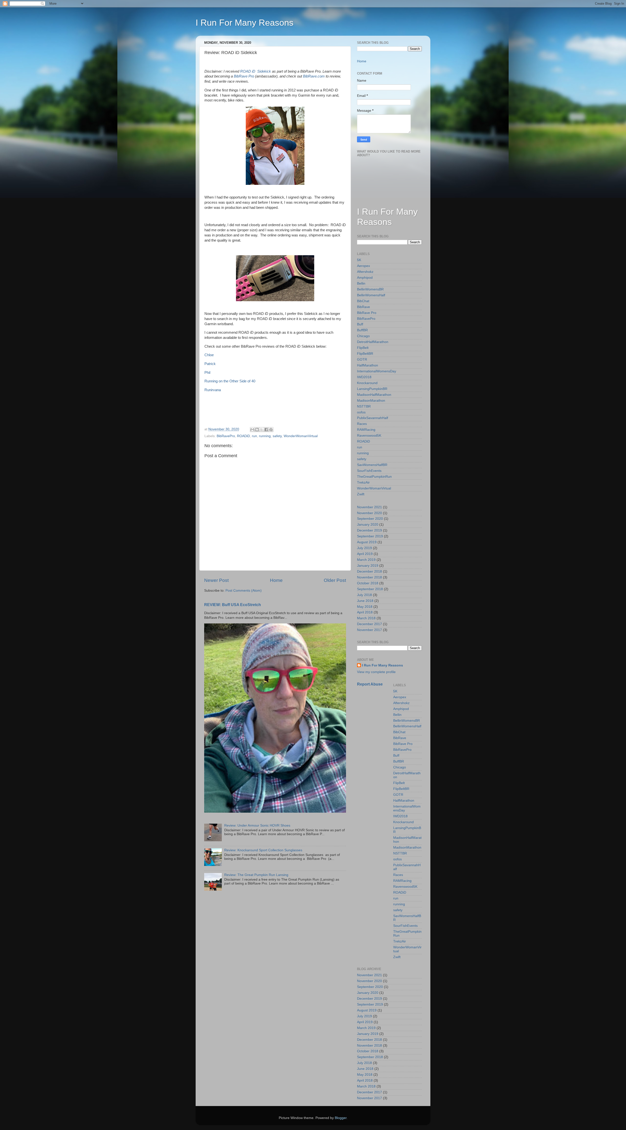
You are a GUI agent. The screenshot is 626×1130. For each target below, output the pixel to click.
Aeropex (363, 266)
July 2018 (364, 595)
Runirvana (212, 390)
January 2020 (367, 524)
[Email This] (252, 429)
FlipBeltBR (365, 353)
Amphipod (365, 277)
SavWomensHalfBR (372, 465)
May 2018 (364, 607)
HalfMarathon (367, 365)
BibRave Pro (244, 76)
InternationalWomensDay (376, 371)
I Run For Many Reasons (244, 23)
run (254, 436)
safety (277, 436)
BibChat (363, 301)
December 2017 (369, 624)
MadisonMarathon (371, 400)
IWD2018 (364, 377)
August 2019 (367, 542)
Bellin (361, 283)
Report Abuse (370, 684)
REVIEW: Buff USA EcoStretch (232, 605)
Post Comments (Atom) (243, 590)
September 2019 (370, 536)
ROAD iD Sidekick (255, 71)
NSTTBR (364, 406)
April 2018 (365, 612)
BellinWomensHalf (371, 295)
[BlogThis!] (257, 429)
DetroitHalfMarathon (372, 342)
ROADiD (243, 436)
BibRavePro (226, 436)
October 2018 (367, 583)
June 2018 (365, 601)
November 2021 (369, 507)
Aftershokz (365, 272)
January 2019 (367, 565)
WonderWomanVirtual (301, 436)
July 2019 (364, 548)
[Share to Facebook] (266, 429)
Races (362, 424)
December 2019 (369, 530)
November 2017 (369, 630)
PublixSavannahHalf (372, 418)
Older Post (335, 580)
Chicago (363, 336)
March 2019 (366, 560)
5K (359, 260)
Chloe (209, 355)
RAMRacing (366, 430)
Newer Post (216, 580)
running (265, 436)
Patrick (210, 364)
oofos (361, 412)
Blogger (341, 1118)
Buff (360, 324)
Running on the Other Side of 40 (229, 381)
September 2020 (370, 519)
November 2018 (369, 577)
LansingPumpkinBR (372, 389)
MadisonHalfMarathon (374, 395)
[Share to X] (261, 429)
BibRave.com (314, 76)
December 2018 (369, 571)
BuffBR (362, 330)
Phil (207, 373)
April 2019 (365, 554)
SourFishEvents (369, 471)
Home (276, 580)
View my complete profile (376, 672)
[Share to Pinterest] (270, 429)
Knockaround (367, 383)
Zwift (360, 494)
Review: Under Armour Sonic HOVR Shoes (257, 825)
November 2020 (369, 513)
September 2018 (370, 589)
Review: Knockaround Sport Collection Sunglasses (263, 850)
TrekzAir (363, 482)
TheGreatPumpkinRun (374, 476)
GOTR (362, 359)
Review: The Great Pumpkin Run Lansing (256, 875)
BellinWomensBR (370, 289)
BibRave (363, 307)
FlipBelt (363, 348)
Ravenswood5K (369, 435)
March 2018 (366, 618)
